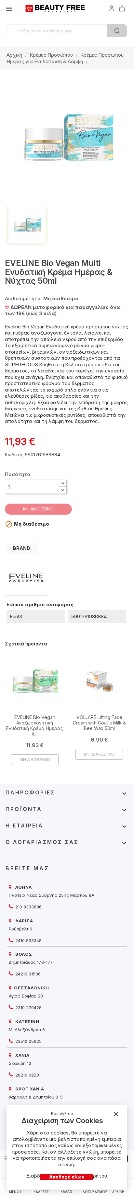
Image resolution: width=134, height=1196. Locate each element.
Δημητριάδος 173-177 (31, 962)
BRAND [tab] (21, 548)
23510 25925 (28, 1041)
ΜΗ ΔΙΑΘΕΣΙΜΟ (38, 509)
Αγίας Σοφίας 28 (26, 995)
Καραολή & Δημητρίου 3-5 (36, 1096)
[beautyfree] (111, 8)
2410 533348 (28, 940)
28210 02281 (27, 1074)
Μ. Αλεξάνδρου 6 (27, 1029)
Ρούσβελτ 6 (20, 928)
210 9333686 (28, 906)
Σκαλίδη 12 (20, 1063)
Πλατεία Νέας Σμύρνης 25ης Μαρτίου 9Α (51, 895)
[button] (63, 483)
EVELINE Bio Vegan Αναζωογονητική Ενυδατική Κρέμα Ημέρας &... (34, 725)
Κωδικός (14, 454)
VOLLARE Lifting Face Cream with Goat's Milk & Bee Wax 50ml (99, 722)
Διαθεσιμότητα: (23, 298)
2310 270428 (28, 1007)
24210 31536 (27, 973)
